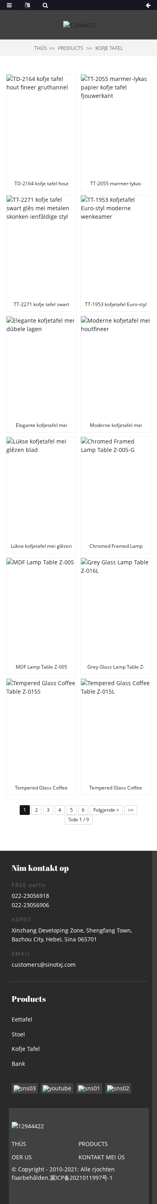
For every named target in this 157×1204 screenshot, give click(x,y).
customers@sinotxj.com (44, 964)
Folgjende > (106, 809)
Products (70, 48)
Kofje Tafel (109, 48)
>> (131, 809)
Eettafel (22, 1019)
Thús (40, 48)
